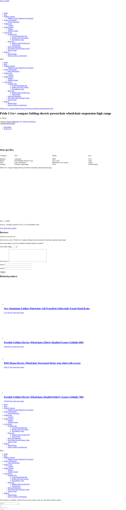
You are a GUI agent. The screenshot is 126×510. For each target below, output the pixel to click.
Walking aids (8, 24)
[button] (63, 59)
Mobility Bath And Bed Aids (21, 43)
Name (2, 265)
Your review (4, 261)
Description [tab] (7, 127)
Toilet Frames (16, 45)
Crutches (10, 25)
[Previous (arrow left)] (1, 509)
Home (6, 13)
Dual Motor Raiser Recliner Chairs (19, 48)
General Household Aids (19, 36)
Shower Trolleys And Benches (17, 56)
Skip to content (4, 1)
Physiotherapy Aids (18, 40)
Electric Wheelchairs (10, 20)
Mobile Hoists (12, 54)
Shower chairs (12, 50)
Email (2, 268)
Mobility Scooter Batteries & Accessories (20, 18)
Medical (6, 52)
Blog (5, 15)
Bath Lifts (11, 41)
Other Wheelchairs (13, 22)
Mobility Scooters (9, 16)
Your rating (4, 247)
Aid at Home (8, 32)
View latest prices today (7, 123)
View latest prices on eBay (8, 228)
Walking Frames (13, 31)
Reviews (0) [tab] (8, 129)
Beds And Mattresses (14, 47)
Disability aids (12, 34)
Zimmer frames (8, 27)
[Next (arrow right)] (3, 509)
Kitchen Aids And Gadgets (20, 38)
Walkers (10, 29)
